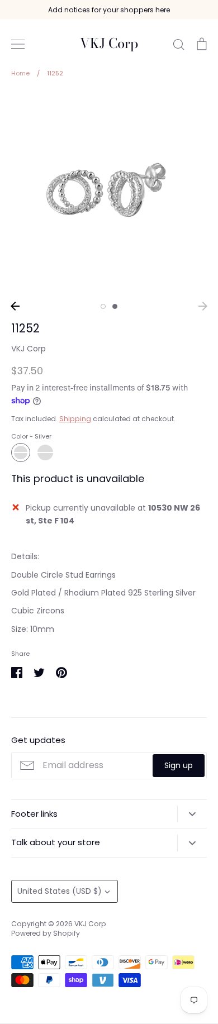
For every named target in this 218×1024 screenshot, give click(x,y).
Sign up (178, 765)
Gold (45, 452)
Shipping (75, 418)
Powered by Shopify (45, 933)
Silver (20, 452)
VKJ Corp (109, 44)
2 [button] (114, 306)
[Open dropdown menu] (192, 814)
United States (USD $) (59, 891)
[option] (109, 193)
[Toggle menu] (18, 44)
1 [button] (103, 306)
